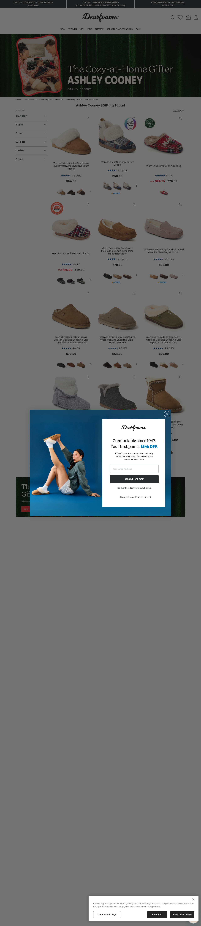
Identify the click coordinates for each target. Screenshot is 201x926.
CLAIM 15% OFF (134, 479)
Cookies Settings (107, 914)
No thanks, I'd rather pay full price (134, 487)
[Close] (193, 899)
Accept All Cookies (182, 914)
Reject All (157, 914)
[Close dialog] (167, 414)
